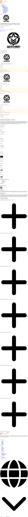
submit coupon (2, 183)
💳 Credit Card (4, 12)
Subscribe (8, 432)
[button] (14, 488)
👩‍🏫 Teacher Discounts (5, 7)
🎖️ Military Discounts (5, 8)
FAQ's (1, 31)
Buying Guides (3, 4)
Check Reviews (4, 30)
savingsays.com (3, 516)
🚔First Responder (5, 11)
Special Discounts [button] (3, 6)
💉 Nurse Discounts (5, 10)
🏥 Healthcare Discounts (5, 9)
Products (1, 30)
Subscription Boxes (4, 5)
